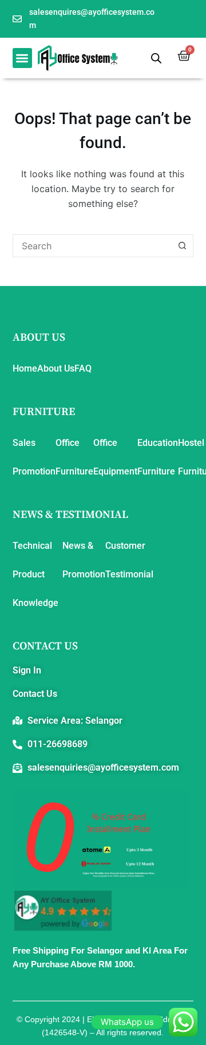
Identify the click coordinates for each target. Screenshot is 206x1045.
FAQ (83, 368)
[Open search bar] (156, 58)
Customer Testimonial (129, 560)
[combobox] (92, 245)
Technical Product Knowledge (35, 574)
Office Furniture (74, 457)
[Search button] (182, 246)
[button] (23, 58)
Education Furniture (157, 457)
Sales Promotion (34, 457)
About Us (55, 368)
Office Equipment (115, 457)
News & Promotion (83, 560)
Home (25, 368)
